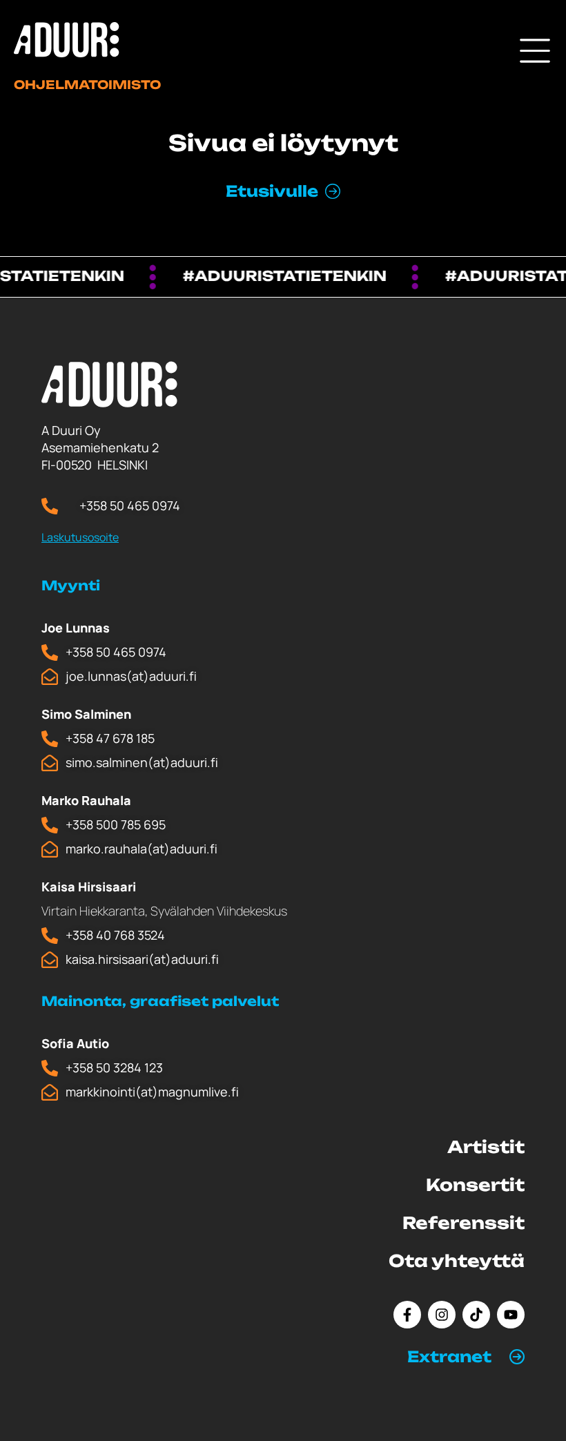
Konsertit (475, 1184)
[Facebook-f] (407, 1314)
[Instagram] (442, 1314)
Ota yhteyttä (457, 1260)
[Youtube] (511, 1314)
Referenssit (463, 1222)
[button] (466, 1356)
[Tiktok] (476, 1314)
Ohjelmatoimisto (87, 84)
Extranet (449, 1356)
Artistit (486, 1147)
